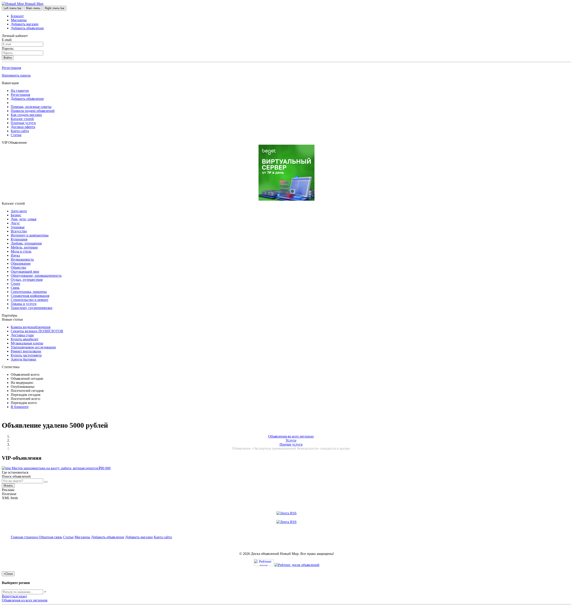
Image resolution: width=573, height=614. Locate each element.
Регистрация (11, 68)
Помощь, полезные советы (31, 107)
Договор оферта (23, 127)
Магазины (19, 20)
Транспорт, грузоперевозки (31, 308)
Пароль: (8, 48)
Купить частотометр (26, 355)
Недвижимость (22, 259)
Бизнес (16, 215)
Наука (15, 255)
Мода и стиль (21, 251)
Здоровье (18, 227)
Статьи (16, 135)
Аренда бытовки (23, 359)
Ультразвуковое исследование (33, 347)
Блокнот (17, 16)
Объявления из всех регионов (24, 600)
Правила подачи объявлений (33, 111)
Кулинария (19, 239)
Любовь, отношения (26, 243)
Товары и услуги (23, 304)
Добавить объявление (27, 28)
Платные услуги (23, 123)
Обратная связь (50, 537)
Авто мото (19, 211)
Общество (18, 267)
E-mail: (7, 40)
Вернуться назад (14, 596)
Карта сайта (20, 131)
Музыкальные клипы (27, 343)
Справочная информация (30, 296)
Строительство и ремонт (29, 300)
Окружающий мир (25, 271)
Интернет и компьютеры (30, 235)
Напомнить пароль (16, 75)
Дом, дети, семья (23, 219)
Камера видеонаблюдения (30, 327)
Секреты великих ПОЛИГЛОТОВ (37, 331)
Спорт (15, 284)
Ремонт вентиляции (26, 351)
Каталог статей (22, 119)
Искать (8, 485)
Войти (8, 57)
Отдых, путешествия (27, 279)
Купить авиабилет (24, 339)
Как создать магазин (26, 115)
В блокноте (19, 407)
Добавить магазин (24, 24)
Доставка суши (22, 335)
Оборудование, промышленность (36, 275)
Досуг (15, 223)
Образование (21, 263)
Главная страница (25, 537)
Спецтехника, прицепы (29, 292)
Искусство (19, 231)
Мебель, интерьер (24, 247)
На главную (20, 90)
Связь (15, 288)
